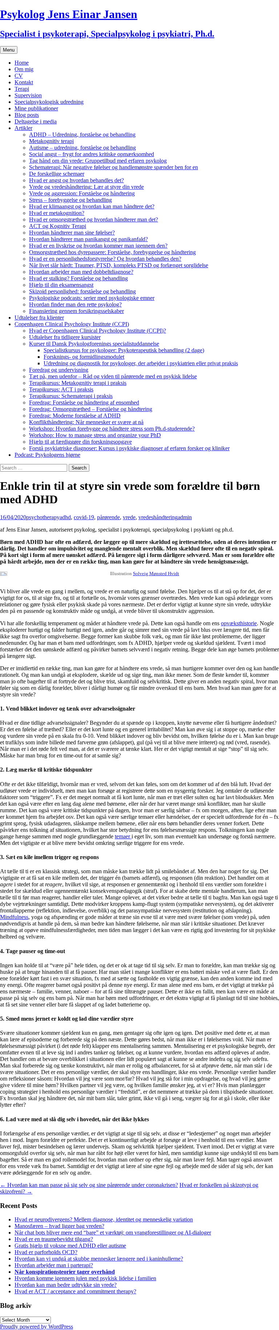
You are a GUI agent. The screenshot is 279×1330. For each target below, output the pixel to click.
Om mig (24, 69)
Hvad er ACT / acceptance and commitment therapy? (75, 1291)
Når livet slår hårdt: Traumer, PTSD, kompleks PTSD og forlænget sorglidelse (118, 265)
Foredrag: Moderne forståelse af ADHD (75, 415)
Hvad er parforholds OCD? (46, 1252)
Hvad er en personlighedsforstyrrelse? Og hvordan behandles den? (105, 259)
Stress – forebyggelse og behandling (70, 200)
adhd (65, 517)
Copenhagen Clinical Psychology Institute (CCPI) (72, 324)
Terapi (22, 89)
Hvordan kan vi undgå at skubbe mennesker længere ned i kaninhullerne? (99, 1259)
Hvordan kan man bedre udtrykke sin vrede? (66, 1285)
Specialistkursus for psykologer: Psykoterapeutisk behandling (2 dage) (124, 350)
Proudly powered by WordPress (36, 1326)
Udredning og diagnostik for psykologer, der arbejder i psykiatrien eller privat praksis (141, 363)
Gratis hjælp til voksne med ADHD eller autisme (70, 1245)
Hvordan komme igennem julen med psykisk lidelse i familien (85, 1278)
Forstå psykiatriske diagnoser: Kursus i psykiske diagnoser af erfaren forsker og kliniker (129, 448)
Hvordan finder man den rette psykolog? (75, 304)
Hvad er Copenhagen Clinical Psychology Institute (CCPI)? (97, 331)
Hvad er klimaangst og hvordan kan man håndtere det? (91, 206)
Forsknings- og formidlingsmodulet (84, 357)
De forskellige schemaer (56, 174)
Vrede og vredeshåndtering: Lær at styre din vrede (86, 187)
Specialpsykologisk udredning (49, 102)
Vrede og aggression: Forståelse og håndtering (82, 193)
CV (19, 76)
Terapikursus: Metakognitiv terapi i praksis (77, 383)
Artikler (23, 128)
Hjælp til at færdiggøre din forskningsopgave (80, 442)
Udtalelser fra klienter (39, 317)
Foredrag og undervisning (58, 370)
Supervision (28, 95)
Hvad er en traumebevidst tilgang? (54, 1239)
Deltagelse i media (36, 121)
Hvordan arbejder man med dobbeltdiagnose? (81, 272)
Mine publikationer (36, 108)
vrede (129, 517)
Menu (9, 50)
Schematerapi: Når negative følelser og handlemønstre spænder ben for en (113, 167)
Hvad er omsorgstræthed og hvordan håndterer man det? (93, 219)
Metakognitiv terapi (51, 141)
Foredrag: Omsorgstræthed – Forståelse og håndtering (90, 409)
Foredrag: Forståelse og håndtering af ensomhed (84, 402)
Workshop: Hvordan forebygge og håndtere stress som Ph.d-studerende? (112, 429)
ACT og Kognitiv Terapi (57, 226)
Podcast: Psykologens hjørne (47, 455)
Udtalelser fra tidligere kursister (65, 337)
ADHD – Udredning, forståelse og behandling (82, 134)
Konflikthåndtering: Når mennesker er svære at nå (86, 422)
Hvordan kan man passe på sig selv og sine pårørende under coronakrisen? (89, 1185)
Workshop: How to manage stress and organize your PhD (95, 435)
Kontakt (24, 82)
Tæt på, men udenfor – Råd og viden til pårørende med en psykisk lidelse (113, 376)
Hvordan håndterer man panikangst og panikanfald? (88, 239)
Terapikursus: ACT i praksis (61, 389)
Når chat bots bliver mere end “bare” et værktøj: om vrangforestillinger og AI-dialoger (113, 1232)
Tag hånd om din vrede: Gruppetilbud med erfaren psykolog (98, 161)
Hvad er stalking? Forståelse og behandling (78, 278)
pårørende (108, 517)
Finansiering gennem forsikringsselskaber (76, 311)
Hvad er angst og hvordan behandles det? (76, 180)
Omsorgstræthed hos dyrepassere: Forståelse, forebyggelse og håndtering (112, 252)
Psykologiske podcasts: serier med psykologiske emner (91, 298)
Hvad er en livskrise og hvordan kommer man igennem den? (98, 246)
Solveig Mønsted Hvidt (156, 573)
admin (185, 517)
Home (22, 63)
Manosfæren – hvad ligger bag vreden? (59, 1226)
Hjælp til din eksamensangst (61, 285)
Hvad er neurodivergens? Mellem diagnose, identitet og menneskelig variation (104, 1219)
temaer (123, 836)
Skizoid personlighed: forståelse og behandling (82, 291)
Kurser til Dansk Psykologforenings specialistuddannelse (94, 344)
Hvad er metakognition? (56, 213)
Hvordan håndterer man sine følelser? (72, 232)
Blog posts (27, 115)
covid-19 (84, 517)
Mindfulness (14, 917)
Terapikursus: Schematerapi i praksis (71, 396)
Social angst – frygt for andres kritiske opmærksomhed (91, 154)
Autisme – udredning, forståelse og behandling (82, 148)
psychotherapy (43, 517)
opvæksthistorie (239, 623)
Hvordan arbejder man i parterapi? (54, 1265)
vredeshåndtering (158, 517)
